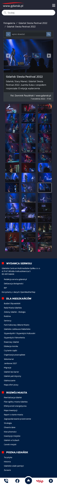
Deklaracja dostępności (13, 283)
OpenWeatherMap (27, 292)
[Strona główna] (6, 481)
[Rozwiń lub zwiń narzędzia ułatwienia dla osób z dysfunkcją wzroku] (51, 481)
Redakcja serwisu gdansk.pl (15, 279)
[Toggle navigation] (53, 5)
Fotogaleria (9, 23)
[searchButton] (48, 34)
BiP (5, 287)
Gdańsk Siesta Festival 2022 (33, 23)
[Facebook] (17, 481)
